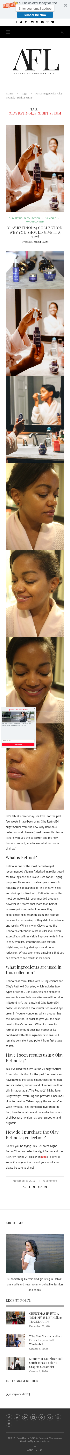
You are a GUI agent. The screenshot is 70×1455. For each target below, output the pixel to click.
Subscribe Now (18, 744)
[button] (18, 710)
